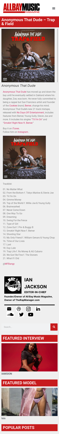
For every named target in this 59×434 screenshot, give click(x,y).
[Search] (54, 327)
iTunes (15, 128)
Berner (28, 105)
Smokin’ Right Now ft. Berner (18, 123)
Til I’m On (37, 119)
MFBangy (10, 263)
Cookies (13, 105)
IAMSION (6, 373)
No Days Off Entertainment (30, 112)
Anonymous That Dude (14, 91)
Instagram (23, 132)
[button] (53, 8)
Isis (3, 418)
